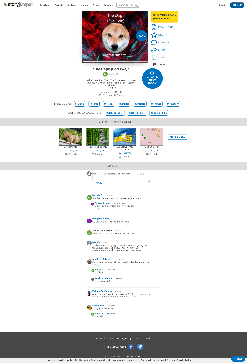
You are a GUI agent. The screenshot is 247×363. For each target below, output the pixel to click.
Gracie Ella (98, 305)
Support (108, 5)
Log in (222, 5)
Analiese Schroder (102, 259)
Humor (157, 104)
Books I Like (116, 113)
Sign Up (237, 5)
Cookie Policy (183, 360)
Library (84, 5)
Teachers (45, 5)
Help (148, 338)
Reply (98, 209)
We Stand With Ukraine (125, 148)
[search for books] (136, 5)
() (165, 34)
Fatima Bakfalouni (102, 291)
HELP (239, 359)
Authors (71, 5)
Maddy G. (72, 150)
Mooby (96, 242)
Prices (95, 5)
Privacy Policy (124, 338)
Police (110, 104)
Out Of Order (152, 147)
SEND (99, 183)
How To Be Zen (96, 147)
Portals (141, 104)
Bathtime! (69, 147)
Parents (59, 5)
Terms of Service (104, 338)
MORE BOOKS (177, 137)
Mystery (174, 104)
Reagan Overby (102, 203)
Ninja (95, 104)
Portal (125, 104)
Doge (80, 104)
